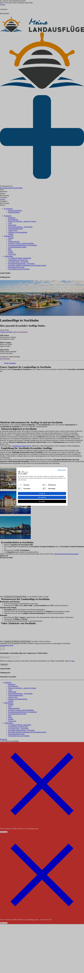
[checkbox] (20, 485)
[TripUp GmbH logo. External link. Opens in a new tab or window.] (23, 471)
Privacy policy (62, 470)
